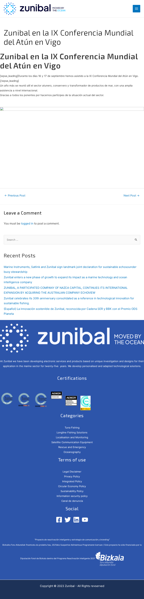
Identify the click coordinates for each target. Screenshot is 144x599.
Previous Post (14, 195)
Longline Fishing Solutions (72, 432)
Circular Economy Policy (72, 486)
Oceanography (72, 451)
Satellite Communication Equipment (72, 442)
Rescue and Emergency (72, 447)
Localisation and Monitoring (72, 437)
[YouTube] (85, 519)
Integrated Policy (72, 481)
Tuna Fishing (72, 427)
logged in (27, 223)
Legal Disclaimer (72, 471)
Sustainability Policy (72, 491)
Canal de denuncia (72, 500)
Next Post (132, 195)
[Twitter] (67, 519)
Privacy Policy (72, 476)
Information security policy (72, 495)
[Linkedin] (76, 519)
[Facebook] (59, 519)
